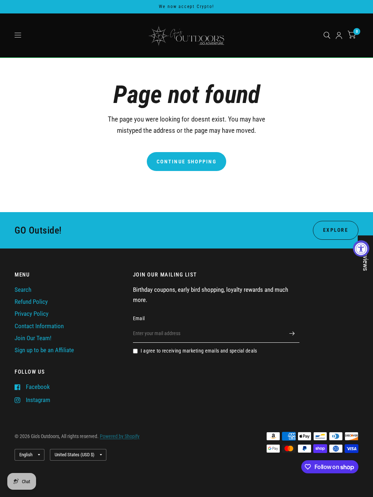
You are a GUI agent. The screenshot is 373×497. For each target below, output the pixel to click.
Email (139, 318)
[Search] (327, 35)
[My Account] (339, 35)
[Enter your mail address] (292, 333)
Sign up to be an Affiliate (44, 350)
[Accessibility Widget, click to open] (361, 248)
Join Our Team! (33, 338)
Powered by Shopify (120, 436)
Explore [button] (335, 230)
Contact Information (39, 326)
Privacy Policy (31, 313)
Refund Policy (31, 301)
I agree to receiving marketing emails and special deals (199, 351)
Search (23, 289)
